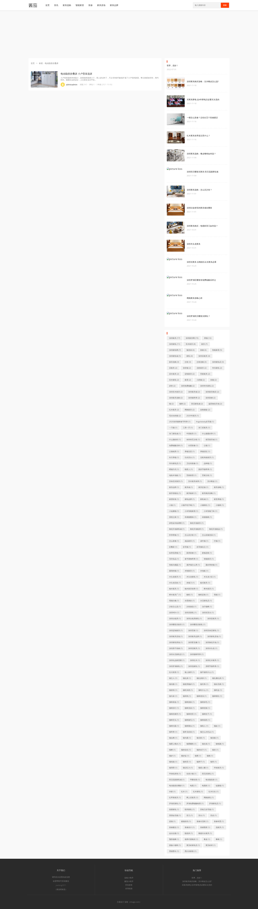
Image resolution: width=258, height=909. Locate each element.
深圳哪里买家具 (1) (176, 624)
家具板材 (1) (191, 493)
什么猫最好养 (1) (208, 433)
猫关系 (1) (204, 684)
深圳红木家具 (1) (212, 660)
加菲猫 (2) (187, 368)
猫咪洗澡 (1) (190, 708)
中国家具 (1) (191, 433)
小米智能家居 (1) (191, 511)
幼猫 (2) (213, 380)
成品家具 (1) (190, 541)
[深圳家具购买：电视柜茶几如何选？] (176, 228)
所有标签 (128, 885)
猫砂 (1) (172, 755)
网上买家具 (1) (192, 797)
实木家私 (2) (174, 380)
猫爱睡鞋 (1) (191, 744)
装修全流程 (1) (202, 821)
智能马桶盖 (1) (175, 565)
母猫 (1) (217, 594)
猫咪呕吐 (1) (217, 696)
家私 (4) (189, 356)
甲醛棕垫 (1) (195, 779)
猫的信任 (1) (186, 750)
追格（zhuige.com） (133, 902)
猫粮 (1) (210, 755)
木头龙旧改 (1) (175, 582)
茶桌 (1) (213, 815)
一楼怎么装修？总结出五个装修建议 (202, 117)
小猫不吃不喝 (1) (188, 505)
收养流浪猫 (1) (175, 553)
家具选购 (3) (174, 362)
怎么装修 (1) (174, 541)
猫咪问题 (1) (174, 726)
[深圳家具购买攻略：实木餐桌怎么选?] (176, 83)
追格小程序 (128, 877)
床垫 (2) (172, 386)
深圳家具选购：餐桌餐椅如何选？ (201, 153)
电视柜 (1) (206, 785)
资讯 (56, 5)
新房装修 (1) (191, 553)
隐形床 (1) (189, 833)
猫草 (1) (213, 761)
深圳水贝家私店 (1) (176, 654)
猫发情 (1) (173, 690)
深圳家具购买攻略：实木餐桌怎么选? (203, 81)
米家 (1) (172, 791)
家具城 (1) (189, 487)
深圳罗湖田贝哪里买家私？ (198, 316)
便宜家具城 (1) (211, 439)
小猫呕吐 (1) (205, 505)
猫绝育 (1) (187, 761)
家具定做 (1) (203, 487)
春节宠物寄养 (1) (191, 559)
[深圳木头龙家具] (176, 246)
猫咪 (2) (182, 403)
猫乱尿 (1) (187, 678)
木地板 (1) (204, 571)
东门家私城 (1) (175, 433)
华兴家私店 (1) (175, 463)
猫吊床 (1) (173, 696)
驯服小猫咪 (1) (175, 845)
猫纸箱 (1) (173, 761)
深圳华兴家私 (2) (207, 386)
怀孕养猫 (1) (174, 535)
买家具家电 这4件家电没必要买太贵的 (203, 99)
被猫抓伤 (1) (186, 821)
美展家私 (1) (174, 809)
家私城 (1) (204, 499)
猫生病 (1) (206, 744)
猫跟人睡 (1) (203, 767)
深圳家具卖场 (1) (176, 636)
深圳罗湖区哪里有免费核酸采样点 (201, 280)
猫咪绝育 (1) (191, 714)
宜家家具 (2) (205, 374)
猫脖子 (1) (201, 761)
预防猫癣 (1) (174, 839)
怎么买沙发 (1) (190, 535)
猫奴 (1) (217, 726)
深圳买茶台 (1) (208, 612)
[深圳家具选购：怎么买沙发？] (176, 191)
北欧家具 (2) (201, 368)
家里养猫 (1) (219, 499)
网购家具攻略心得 (194, 298)
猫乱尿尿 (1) (201, 678)
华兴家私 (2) (217, 368)
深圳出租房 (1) (175, 618)
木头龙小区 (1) (209, 576)
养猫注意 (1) (190, 451)
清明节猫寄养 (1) (212, 666)
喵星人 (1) (189, 469)
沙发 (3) (188, 362)
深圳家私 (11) (174, 344)
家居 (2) (188, 380)
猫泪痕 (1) (201, 738)
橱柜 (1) (189, 594)
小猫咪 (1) (220, 505)
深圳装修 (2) (210, 397)
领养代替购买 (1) (191, 839)
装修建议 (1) (174, 827)
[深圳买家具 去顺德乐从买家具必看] (176, 264)
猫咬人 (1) (204, 726)
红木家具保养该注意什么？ (198, 135)
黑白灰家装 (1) (190, 851)
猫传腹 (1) (173, 684)
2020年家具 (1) (192, 415)
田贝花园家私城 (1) (176, 779)
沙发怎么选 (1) (175, 606)
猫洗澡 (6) (190, 350)
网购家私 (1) (209, 797)
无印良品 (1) (174, 559)
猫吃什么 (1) (203, 690)
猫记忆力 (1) (188, 767)
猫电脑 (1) (220, 744)
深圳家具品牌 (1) (195, 636)
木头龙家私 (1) (192, 576)
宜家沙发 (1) (207, 475)
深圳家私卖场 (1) (214, 636)
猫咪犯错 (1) (205, 708)
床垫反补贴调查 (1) (176, 523)
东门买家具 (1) (204, 427)
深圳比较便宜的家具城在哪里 (199, 207)
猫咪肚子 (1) (207, 714)
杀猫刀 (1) (190, 582)
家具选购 (67, 5)
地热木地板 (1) (175, 475)
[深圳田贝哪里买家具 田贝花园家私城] (176, 173)
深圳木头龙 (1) (211, 648)
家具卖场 (101, 5)
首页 (47, 5)
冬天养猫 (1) (174, 457)
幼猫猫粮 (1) (207, 517)
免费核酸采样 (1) (176, 445)
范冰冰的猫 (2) (175, 415)
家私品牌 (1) (190, 499)
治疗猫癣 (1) (207, 606)
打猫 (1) (217, 541)
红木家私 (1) (198, 791)
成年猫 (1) (204, 541)
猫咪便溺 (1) (201, 696)
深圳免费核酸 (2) (188, 386)
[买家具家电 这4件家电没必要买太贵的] (176, 101)
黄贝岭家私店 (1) (193, 845)
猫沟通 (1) (187, 738)
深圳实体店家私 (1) (211, 630)
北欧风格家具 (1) (207, 457)
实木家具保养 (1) (195, 481)
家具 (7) (204, 344)
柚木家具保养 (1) (191, 588)
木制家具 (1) (190, 571)
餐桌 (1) (207, 839)
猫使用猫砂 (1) (189, 684)
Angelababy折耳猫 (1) (205, 421)
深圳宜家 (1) (193, 630)
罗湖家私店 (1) (215, 803)
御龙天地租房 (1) (197, 529)
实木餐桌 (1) (212, 481)
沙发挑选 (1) (191, 606)
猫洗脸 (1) (214, 738)
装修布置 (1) (219, 821)
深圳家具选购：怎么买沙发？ (199, 189)
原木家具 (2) (174, 374)
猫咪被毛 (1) (190, 720)
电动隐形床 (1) (211, 779)
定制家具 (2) (190, 374)
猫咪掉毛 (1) (205, 702)
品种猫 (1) (208, 463)
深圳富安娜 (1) (194, 642)
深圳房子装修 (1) (176, 648)
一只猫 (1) (173, 427)
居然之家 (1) (174, 517)
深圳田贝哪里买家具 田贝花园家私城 (202, 171)
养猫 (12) (207, 338)
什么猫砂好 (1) (175, 439)
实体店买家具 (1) (176, 481)
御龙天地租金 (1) (216, 529)
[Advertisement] (129, 34)
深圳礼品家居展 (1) (176, 660)
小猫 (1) (172, 505)
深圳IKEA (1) (174, 612)
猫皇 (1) (215, 750)
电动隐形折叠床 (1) (176, 785)
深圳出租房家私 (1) (194, 618)
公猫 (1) (207, 445)
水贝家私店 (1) (206, 600)
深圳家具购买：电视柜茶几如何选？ (202, 225)
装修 (90, 5)
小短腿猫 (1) (174, 511)
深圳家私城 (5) (175, 356)
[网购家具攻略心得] (176, 300)
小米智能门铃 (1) (210, 511)
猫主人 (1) (173, 678)
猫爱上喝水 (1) (175, 744)
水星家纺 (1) (190, 600)
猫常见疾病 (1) (189, 732)
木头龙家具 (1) (175, 576)
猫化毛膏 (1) (219, 684)
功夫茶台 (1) (190, 457)
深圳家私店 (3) (218, 362)
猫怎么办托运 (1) (207, 732)
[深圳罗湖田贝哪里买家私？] (176, 318)
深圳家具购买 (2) (212, 392)
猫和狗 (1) (187, 696)
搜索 (225, 5)
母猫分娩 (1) (174, 600)
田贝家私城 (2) (197, 403)
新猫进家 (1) (207, 553)
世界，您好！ (172, 65)
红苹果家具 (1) (175, 797)
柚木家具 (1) (174, 588)
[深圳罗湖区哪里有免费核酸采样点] (176, 282)
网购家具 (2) (190, 409)
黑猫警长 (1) (174, 851)
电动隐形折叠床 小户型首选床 (76, 73)
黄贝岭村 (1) (210, 845)
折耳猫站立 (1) (202, 547)
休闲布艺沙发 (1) (193, 439)
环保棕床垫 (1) (175, 773)
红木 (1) (184, 791)
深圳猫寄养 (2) (194, 397)
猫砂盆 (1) (185, 755)
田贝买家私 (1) (208, 773)
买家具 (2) (173, 368)
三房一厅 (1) (188, 427)
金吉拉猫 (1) (174, 833)
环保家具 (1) (219, 767)
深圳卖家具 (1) (213, 618)
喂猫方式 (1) (174, 469)
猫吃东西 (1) (188, 690)
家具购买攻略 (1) (208, 493)
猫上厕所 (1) (190, 672)
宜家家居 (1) (191, 475)
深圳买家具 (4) (204, 356)
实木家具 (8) (191, 344)
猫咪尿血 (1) (174, 702)
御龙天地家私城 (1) (176, 529)
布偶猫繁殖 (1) (190, 517)
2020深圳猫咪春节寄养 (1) (179, 421)
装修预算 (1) (205, 827)
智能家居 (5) (217, 350)
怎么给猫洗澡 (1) (208, 535)
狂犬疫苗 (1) (174, 672)
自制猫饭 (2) (205, 409)
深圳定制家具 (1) (176, 630)
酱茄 (33, 5)
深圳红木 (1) (195, 660)
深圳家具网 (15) (192, 338)
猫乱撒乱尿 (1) (218, 678)
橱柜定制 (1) (203, 594)
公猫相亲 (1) (174, 451)
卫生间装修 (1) (192, 463)
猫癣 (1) (172, 750)
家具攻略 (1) (219, 487)
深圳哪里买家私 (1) (197, 624)
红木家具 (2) (174, 409)
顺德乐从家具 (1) (205, 833)
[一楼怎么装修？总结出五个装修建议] (176, 119)
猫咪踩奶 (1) (205, 720)
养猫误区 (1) (205, 451)
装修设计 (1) (190, 827)
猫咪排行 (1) (174, 708)
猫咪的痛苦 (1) (175, 714)
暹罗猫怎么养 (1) (193, 565)
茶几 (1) (189, 815)
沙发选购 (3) (201, 362)
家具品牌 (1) (174, 487)
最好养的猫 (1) (211, 565)
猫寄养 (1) (173, 732)
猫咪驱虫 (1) (190, 726)
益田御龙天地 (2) (215, 403)
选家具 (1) (220, 827)
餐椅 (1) (219, 839)
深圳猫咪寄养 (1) (197, 654)
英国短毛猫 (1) (175, 815)
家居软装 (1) (174, 499)
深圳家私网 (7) (175, 350)
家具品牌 (114, 5)
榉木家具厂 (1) (175, 594)
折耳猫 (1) (187, 547)
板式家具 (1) (205, 582)
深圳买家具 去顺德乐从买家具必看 (201, 262)
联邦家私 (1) (190, 809)
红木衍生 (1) (213, 791)
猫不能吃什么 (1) (207, 672)
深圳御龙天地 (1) (212, 642)
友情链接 (128, 888)
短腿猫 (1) (220, 785)
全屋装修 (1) (193, 445)
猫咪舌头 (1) (174, 720)
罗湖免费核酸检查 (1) (195, 803)
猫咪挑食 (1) (190, 702)
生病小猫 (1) (191, 773)
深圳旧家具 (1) (194, 648)
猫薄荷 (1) (173, 767)
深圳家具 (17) (174, 338)
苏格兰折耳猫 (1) (207, 809)
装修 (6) (203, 350)
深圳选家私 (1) (194, 666)
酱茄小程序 (128, 881)
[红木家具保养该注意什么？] (176, 137)
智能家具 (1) (209, 559)
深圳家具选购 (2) (176, 397)
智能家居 (80, 5)
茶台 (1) (201, 815)
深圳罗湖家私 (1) (176, 666)
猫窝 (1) (198, 755)
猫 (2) (171, 403)
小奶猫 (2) (201, 380)
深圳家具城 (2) (194, 392)
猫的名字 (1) (201, 750)
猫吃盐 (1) (218, 690)
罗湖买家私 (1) (175, 803)
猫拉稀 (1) (173, 738)
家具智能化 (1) (175, 493)
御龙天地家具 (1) (197, 523)
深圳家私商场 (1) (176, 642)
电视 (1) (193, 785)
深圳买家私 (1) (190, 612)
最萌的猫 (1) (174, 571)
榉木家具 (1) (209, 588)
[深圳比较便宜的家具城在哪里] (176, 210)
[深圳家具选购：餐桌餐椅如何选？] (176, 155)
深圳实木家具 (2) (176, 392)
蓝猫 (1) (172, 821)
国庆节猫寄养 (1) (205, 469)
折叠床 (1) (173, 547)
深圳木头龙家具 (193, 244)
